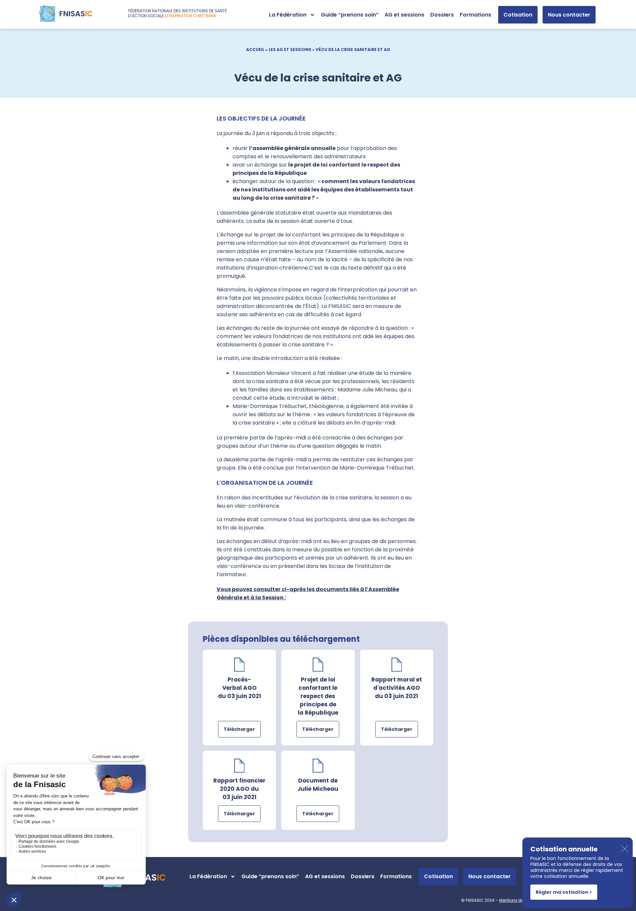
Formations (475, 15)
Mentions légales (516, 900)
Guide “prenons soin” (350, 15)
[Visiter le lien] (65, 13)
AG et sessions (404, 15)
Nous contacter (569, 15)
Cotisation (518, 15)
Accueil (255, 49)
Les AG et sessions (290, 49)
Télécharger (239, 729)
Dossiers (442, 15)
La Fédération (287, 15)
